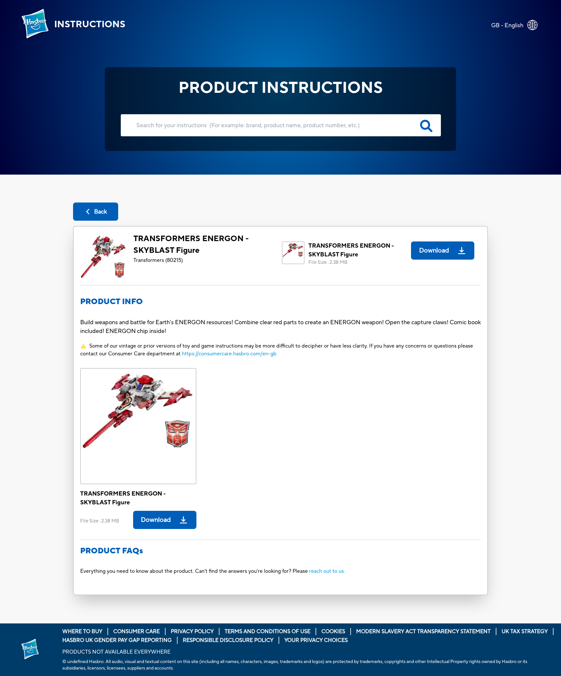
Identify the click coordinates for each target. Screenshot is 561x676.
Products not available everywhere (116, 652)
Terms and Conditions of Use (267, 631)
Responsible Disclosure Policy (228, 640)
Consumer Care (136, 631)
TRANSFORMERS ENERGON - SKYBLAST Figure (191, 244)
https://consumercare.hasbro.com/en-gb (229, 353)
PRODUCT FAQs (111, 551)
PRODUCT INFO (111, 302)
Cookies (333, 631)
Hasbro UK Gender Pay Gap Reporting (117, 640)
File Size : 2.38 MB (327, 262)
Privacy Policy (192, 631)
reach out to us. (327, 571)
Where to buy (82, 631)
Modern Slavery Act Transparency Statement (423, 631)
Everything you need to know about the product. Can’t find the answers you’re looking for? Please (194, 571)
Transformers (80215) (158, 260)
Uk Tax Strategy (525, 631)
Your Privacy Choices (316, 640)
